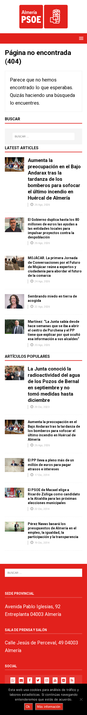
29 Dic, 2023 (42, 407)
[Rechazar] (81, 699)
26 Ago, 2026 (42, 204)
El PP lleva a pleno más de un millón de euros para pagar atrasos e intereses (51, 464)
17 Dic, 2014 (42, 475)
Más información (48, 706)
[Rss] (72, 680)
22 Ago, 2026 (42, 306)
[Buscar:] (43, 136)
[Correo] (21, 680)
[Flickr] (63, 680)
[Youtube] (55, 680)
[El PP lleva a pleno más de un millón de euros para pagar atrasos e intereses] (14, 465)
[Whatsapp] (12, 680)
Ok (28, 706)
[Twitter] (38, 680)
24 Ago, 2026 (42, 281)
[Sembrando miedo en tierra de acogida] (14, 301)
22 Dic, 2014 (42, 509)
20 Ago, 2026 (42, 345)
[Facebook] (29, 680)
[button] (80, 38)
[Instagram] (46, 680)
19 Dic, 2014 (42, 542)
